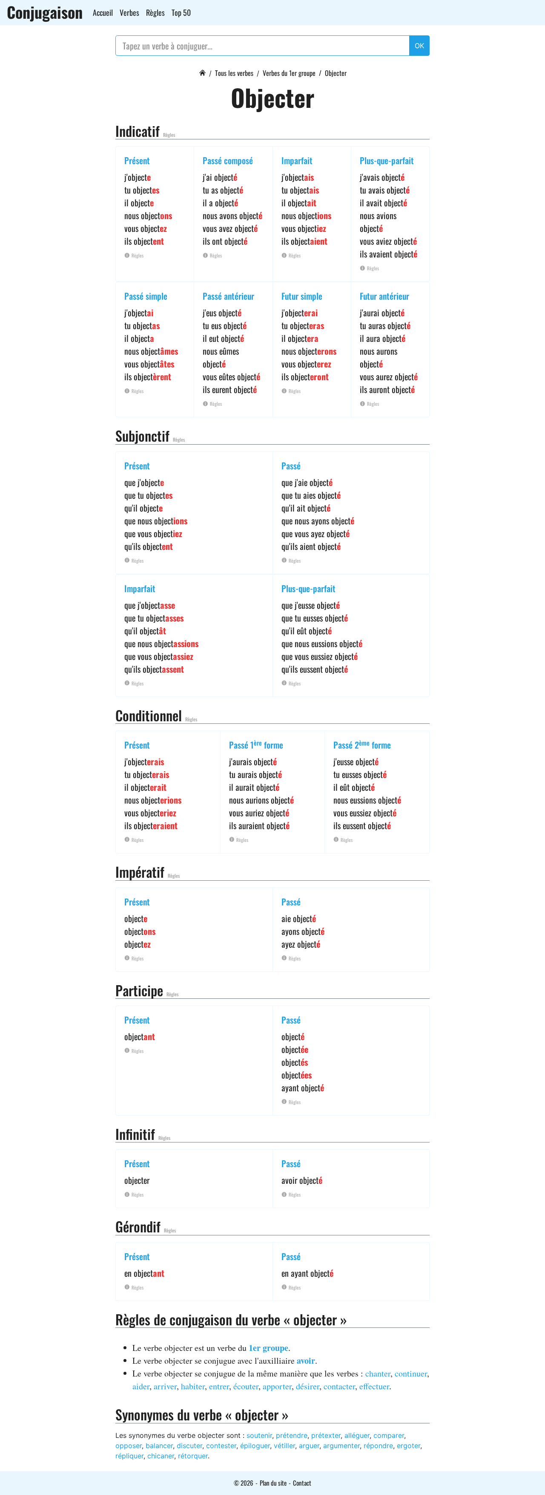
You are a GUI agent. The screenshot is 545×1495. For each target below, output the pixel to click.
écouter (245, 1386)
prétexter (326, 1435)
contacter (339, 1386)
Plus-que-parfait (387, 160)
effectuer (374, 1386)
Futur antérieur (384, 295)
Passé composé (228, 160)
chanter (377, 1373)
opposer (128, 1445)
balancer (159, 1445)
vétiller (284, 1445)
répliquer (129, 1456)
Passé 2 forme (362, 744)
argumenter (341, 1445)
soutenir (259, 1435)
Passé (291, 465)
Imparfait (297, 160)
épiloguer (255, 1445)
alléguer (357, 1435)
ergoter (408, 1445)
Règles (155, 12)
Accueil (103, 12)
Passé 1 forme (256, 744)
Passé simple (145, 295)
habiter (193, 1386)
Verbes (129, 12)
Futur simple (301, 295)
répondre (378, 1445)
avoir (306, 1360)
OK (419, 45)
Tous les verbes (234, 73)
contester (221, 1445)
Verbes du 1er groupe (289, 73)
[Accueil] (202, 72)
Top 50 (181, 12)
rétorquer (193, 1456)
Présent (137, 160)
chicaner (160, 1456)
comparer (388, 1435)
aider (140, 1386)
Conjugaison (45, 12)
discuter (189, 1445)
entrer (219, 1386)
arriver (165, 1386)
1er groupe (268, 1348)
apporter (277, 1386)
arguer (309, 1445)
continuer (411, 1373)
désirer (307, 1386)
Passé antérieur (228, 295)
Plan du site (273, 1482)
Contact (302, 1482)
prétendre (291, 1435)
